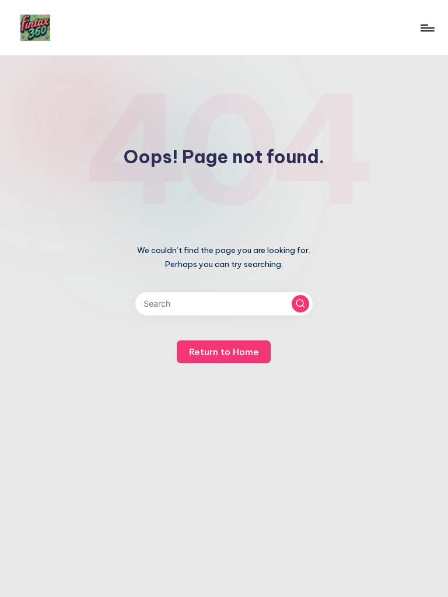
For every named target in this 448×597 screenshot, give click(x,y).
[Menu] (427, 27)
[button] (300, 303)
